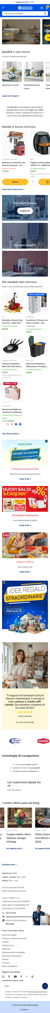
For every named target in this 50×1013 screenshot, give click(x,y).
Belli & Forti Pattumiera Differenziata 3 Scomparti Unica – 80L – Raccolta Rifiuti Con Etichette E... (36, 365)
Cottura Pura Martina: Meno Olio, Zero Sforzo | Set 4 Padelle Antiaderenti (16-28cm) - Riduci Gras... (13, 365)
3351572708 (11, 913)
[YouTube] (15, 977)
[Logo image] (15, 741)
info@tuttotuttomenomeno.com (19, 917)
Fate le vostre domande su (16, 922)
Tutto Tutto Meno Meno (13, 930)
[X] (27, 977)
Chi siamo (6, 963)
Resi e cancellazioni (9, 966)
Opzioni (15, 182)
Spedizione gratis (22, 2)
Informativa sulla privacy (12, 956)
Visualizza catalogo (3, 8)
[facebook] (21, 977)
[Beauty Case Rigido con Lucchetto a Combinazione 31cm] (13, 392)
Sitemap (5, 959)
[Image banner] (25, 609)
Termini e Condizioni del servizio (14, 938)
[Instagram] (3, 976)
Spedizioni (6, 949)
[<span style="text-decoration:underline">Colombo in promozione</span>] (25, 474)
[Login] (41, 8)
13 (30, 326)
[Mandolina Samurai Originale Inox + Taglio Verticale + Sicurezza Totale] (13, 303)
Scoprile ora (25, 211)
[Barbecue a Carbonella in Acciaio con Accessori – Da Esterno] (15, 143)
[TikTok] (32, 976)
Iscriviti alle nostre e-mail (12, 980)
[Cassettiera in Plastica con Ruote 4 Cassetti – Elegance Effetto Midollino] (37, 303)
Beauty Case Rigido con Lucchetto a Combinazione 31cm (13, 411)
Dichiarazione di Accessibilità (13, 952)
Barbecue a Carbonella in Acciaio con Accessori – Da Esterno (14, 164)
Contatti (5, 942)
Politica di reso (8, 945)
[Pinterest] (9, 976)
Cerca (45, 13)
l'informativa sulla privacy (37, 992)
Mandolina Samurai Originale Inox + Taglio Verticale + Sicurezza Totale (12, 321)
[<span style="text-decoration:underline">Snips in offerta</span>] (25, 567)
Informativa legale (9, 935)
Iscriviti (45, 986)
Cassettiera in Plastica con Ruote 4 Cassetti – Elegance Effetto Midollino (37, 321)
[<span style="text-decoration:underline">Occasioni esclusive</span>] (25, 521)
